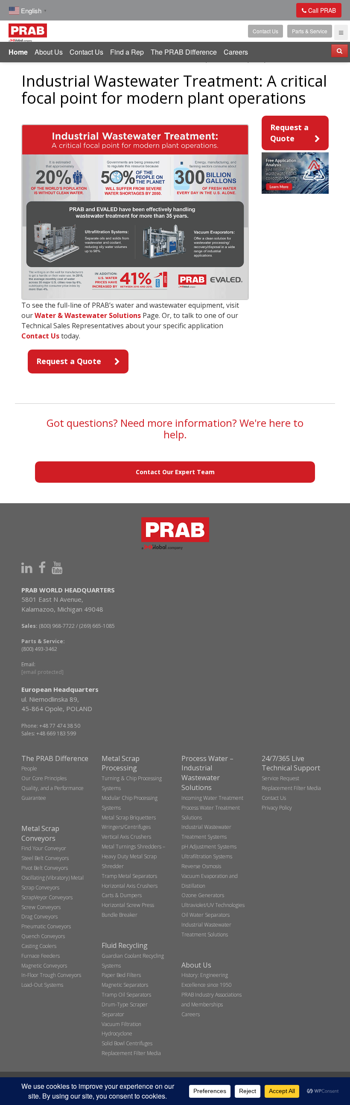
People (29, 768)
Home (18, 52)
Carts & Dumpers (122, 895)
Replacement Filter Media (131, 1053)
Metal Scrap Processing (121, 763)
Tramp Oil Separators (126, 994)
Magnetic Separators (125, 984)
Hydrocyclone (117, 1033)
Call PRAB (321, 10)
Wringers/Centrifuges (126, 827)
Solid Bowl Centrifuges (127, 1043)
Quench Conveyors (43, 936)
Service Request (280, 778)
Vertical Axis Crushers (126, 836)
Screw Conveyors (41, 907)
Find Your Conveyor (43, 848)
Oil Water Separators (205, 914)
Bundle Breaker (119, 914)
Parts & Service (309, 31)
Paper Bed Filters (121, 975)
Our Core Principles (44, 778)
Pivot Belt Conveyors (44, 868)
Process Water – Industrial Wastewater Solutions (207, 773)
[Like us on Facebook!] (42, 567)
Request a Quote (68, 361)
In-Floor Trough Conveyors (51, 975)
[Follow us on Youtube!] (57, 567)
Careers (236, 52)
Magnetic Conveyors (44, 965)
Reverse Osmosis (201, 866)
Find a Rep (127, 52)
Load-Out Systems (42, 984)
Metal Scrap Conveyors (40, 833)
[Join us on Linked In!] (26, 567)
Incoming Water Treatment (212, 798)
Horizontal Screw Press (128, 905)
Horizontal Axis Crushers (130, 885)
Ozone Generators (202, 895)
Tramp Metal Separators (129, 876)
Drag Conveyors (39, 916)
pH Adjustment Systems (208, 846)
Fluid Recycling (125, 945)
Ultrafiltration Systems (206, 856)
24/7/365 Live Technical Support (291, 763)
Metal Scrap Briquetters (129, 817)
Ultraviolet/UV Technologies (213, 905)
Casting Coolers (38, 946)
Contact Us (265, 31)
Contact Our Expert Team (175, 472)
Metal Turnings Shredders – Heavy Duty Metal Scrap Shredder (133, 856)
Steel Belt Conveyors (45, 858)
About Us (49, 52)
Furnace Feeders (40, 955)
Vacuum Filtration (121, 1024)
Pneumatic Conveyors (46, 926)
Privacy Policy (277, 807)
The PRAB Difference (184, 52)
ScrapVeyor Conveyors (47, 897)
